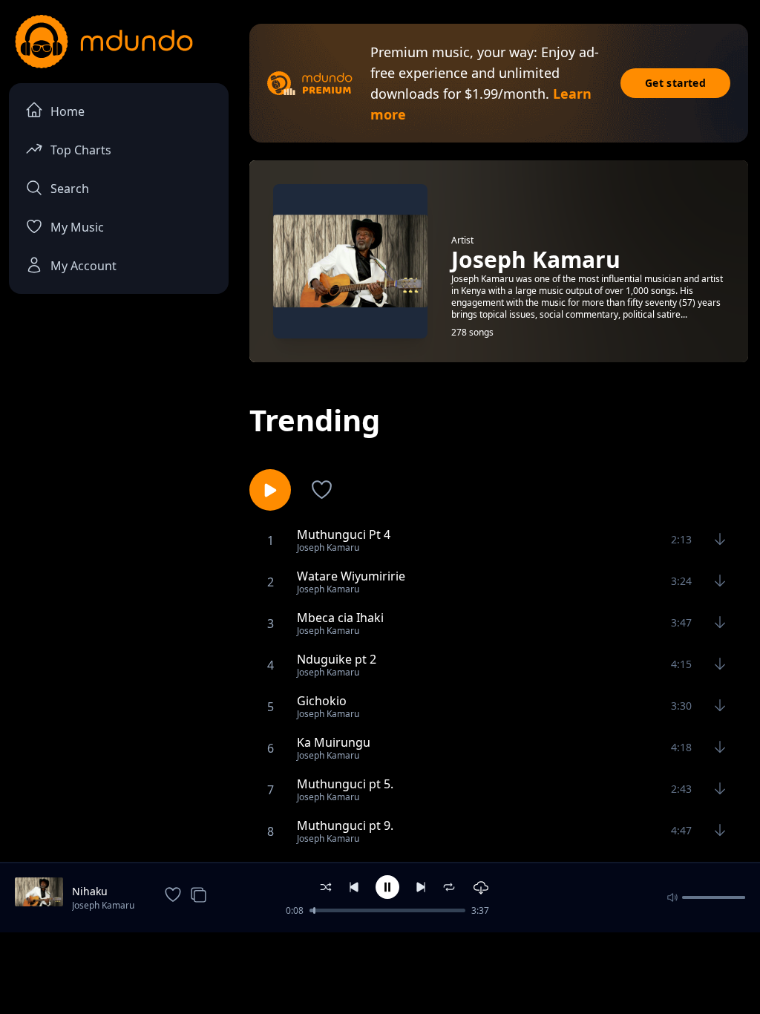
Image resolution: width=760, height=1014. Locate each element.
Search (69, 188)
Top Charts (80, 150)
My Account (83, 266)
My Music (77, 227)
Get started (675, 83)
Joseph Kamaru (103, 905)
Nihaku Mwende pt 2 (104, 891)
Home (67, 111)
